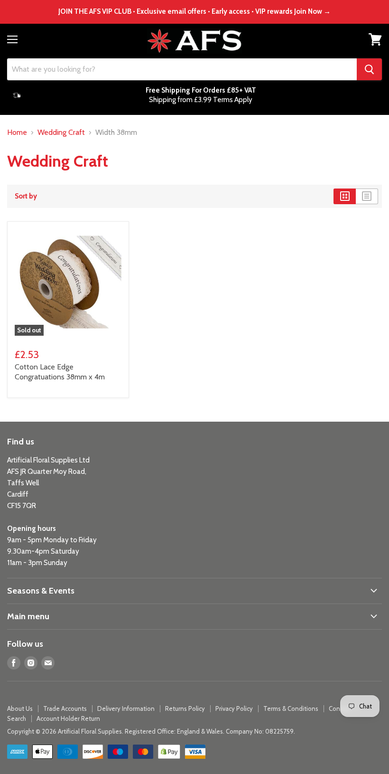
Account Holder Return (68, 718)
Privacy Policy (234, 708)
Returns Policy (185, 708)
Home (17, 132)
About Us (20, 708)
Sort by (26, 196)
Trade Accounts (65, 708)
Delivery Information (126, 708)
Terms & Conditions (290, 708)
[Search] (369, 69)
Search (16, 718)
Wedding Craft (61, 132)
